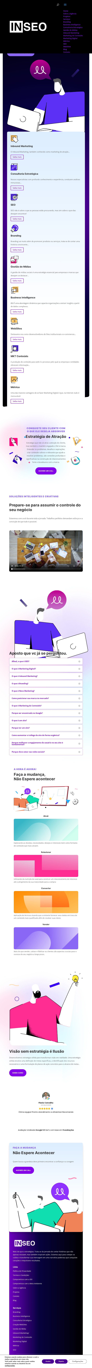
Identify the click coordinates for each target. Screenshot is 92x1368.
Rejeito (61, 1361)
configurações (10, 1366)
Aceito (48, 1361)
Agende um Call (45, 471)
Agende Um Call (23, 1170)
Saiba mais (17, 157)
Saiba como (17, 1073)
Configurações (77, 1361)
